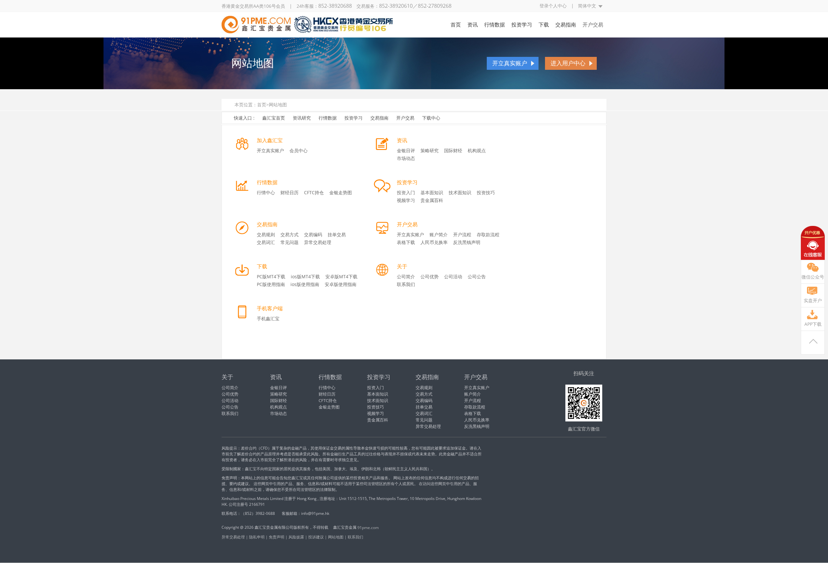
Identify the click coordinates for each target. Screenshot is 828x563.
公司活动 (453, 276)
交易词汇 (266, 242)
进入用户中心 (567, 63)
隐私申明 (257, 537)
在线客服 (813, 243)
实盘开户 (813, 300)
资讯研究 (302, 118)
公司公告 (477, 276)
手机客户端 (270, 308)
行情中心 (266, 192)
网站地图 (278, 104)
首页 (456, 24)
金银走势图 (340, 192)
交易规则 (266, 234)
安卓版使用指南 (340, 284)
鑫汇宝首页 (273, 118)
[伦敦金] (307, 30)
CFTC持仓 (314, 192)
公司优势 (429, 276)
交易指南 (565, 24)
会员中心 (298, 150)
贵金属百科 (431, 200)
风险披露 (296, 537)
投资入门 (406, 192)
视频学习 (406, 200)
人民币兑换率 (434, 242)
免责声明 (276, 537)
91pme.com (368, 527)
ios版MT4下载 (305, 276)
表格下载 (406, 242)
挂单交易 (337, 234)
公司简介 (406, 276)
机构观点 (477, 150)
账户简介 (439, 234)
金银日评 (406, 150)
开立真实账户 (509, 63)
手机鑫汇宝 (268, 318)
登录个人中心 (553, 6)
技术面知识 (460, 192)
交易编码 (313, 234)
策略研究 (429, 150)
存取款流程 (488, 234)
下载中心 (431, 118)
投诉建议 (316, 537)
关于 (402, 266)
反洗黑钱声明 (466, 242)
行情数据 (494, 24)
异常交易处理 (317, 242)
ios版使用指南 (304, 284)
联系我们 (406, 284)
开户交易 (593, 24)
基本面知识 (431, 192)
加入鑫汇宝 (270, 140)
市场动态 (406, 158)
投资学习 (521, 24)
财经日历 (289, 192)
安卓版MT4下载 (341, 276)
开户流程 (462, 234)
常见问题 (289, 242)
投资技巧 (486, 192)
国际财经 (453, 150)
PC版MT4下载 (271, 276)
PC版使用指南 (271, 284)
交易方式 (289, 234)
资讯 (472, 24)
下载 (544, 24)
